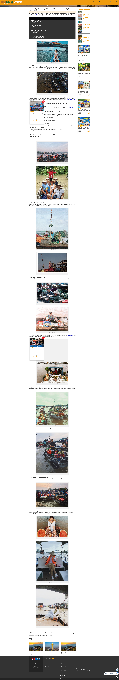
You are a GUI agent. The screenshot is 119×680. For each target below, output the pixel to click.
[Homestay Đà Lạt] (80, 12)
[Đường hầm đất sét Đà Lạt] (80, 41)
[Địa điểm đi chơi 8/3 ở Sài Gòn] (80, 25)
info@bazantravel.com (80, 667)
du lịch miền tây (47, 635)
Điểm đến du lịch (31, 10)
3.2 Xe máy (33, 27)
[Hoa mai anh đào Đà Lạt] (80, 15)
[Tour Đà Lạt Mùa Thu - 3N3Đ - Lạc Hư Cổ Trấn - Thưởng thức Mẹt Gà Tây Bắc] (84, 85)
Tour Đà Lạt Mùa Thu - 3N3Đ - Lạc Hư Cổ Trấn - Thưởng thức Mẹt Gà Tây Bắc (84, 92)
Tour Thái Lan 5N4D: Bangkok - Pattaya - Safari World (37, 11)
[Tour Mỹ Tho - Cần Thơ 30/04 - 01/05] (37, 342)
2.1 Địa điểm (33, 22)
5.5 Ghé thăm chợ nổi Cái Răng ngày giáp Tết (38, 36)
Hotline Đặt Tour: (47, 658)
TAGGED (31, 635)
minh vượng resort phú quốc (86, 28)
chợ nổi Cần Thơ (52, 635)
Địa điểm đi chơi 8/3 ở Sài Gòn (86, 25)
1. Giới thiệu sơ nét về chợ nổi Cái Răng (35, 20)
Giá (36, 119)
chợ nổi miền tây (35, 635)
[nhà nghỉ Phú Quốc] (80, 31)
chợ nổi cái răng (42, 635)
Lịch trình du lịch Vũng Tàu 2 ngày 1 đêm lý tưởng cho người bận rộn (52, 653)
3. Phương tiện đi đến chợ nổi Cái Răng (35, 25)
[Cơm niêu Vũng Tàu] (80, 38)
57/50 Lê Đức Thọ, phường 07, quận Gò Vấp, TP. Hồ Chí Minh (84, 664)
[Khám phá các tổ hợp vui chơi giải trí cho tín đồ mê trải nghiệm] (36, 646)
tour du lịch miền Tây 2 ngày (71, 99)
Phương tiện (31, 116)
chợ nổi (39, 635)
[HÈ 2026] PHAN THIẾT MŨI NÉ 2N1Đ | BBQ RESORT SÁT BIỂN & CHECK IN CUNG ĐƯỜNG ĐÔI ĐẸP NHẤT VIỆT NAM (83, 129)
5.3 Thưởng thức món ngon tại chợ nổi (37, 33)
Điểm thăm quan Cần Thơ (37, 10)
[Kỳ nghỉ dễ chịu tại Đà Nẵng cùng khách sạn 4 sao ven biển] (68, 646)
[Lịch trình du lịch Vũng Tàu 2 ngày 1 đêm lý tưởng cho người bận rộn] (52, 646)
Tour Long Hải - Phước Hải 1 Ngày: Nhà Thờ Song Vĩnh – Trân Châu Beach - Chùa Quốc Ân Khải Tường (84, 56)
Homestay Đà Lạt (85, 11)
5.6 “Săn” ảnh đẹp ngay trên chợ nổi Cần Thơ (38, 37)
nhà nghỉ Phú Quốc (86, 30)
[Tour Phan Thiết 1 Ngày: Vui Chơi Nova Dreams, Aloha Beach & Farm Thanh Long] (84, 103)
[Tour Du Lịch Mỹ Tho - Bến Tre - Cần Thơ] (37, 106)
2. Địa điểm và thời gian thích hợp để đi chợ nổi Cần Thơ (38, 21)
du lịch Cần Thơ (36, 14)
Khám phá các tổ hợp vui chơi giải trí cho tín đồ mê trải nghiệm (36, 653)
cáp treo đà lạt (85, 34)
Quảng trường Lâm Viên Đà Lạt (86, 21)
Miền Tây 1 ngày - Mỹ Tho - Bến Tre (84, 73)
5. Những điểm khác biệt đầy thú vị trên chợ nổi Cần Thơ (38, 30)
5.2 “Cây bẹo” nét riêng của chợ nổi (36, 32)
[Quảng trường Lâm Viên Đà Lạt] (80, 22)
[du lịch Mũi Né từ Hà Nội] (80, 18)
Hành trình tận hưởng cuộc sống (5, 3)
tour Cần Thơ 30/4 (70, 335)
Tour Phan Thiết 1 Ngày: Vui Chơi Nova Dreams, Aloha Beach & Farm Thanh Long (84, 110)
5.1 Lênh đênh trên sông (35, 31)
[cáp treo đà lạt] (80, 35)
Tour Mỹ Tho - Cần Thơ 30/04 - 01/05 (36, 349)
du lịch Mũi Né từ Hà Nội (86, 18)
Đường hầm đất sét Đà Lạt (86, 41)
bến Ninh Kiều (71, 107)
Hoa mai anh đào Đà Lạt (86, 15)
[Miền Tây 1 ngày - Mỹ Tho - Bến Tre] (84, 67)
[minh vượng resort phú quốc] (80, 28)
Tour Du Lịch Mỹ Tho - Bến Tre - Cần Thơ (36, 113)
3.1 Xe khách (34, 26)
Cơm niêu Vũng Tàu (86, 37)
